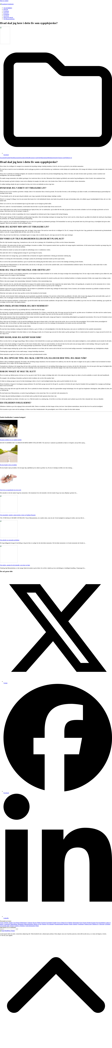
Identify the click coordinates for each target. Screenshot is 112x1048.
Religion (66, 924)
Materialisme (44, 157)
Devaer (35, 922)
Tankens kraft (61, 157)
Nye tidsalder (50, 924)
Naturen (44, 924)
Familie (8, 157)
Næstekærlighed (58, 924)
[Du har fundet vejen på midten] (9, 462)
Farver (59, 922)
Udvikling (107, 924)
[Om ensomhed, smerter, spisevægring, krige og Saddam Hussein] (9, 512)
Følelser (70, 922)
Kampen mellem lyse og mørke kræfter (11, 440)
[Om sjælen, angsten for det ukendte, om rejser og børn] (9, 562)
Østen (37, 926)
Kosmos (31, 157)
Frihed (12, 157)
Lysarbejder (37, 157)
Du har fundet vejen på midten (8, 465)
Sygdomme (81, 924)
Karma (22, 157)
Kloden (89, 922)
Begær (18, 922)
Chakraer (29, 922)
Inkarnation (17, 157)
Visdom (12, 926)
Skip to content (4, 0)
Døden (39, 922)
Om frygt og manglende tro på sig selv (10, 490)
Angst (1, 922)
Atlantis (10, 922)
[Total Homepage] (7, 930)
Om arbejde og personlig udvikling (9, 540)
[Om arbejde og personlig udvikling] (9, 537)
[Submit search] (17, 929)
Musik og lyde (37, 924)
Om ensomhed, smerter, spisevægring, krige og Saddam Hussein (18, 515)
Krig (97, 922)
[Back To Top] (56, 1047)
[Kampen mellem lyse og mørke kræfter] (9, 437)
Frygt (66, 922)
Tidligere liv (68, 157)
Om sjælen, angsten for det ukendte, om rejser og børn (15, 565)
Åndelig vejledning (19, 926)
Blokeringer (23, 922)
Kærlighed (26, 157)
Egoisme (43, 922)
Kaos (81, 922)
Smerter (56, 157)
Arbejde (6, 922)
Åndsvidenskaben (30, 926)
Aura (14, 922)
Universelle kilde (4, 926)
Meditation (51, 157)
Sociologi (6, 155)
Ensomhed (3, 157)
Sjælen (71, 924)
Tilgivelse (101, 924)
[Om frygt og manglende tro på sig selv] (9, 487)
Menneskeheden (28, 924)
